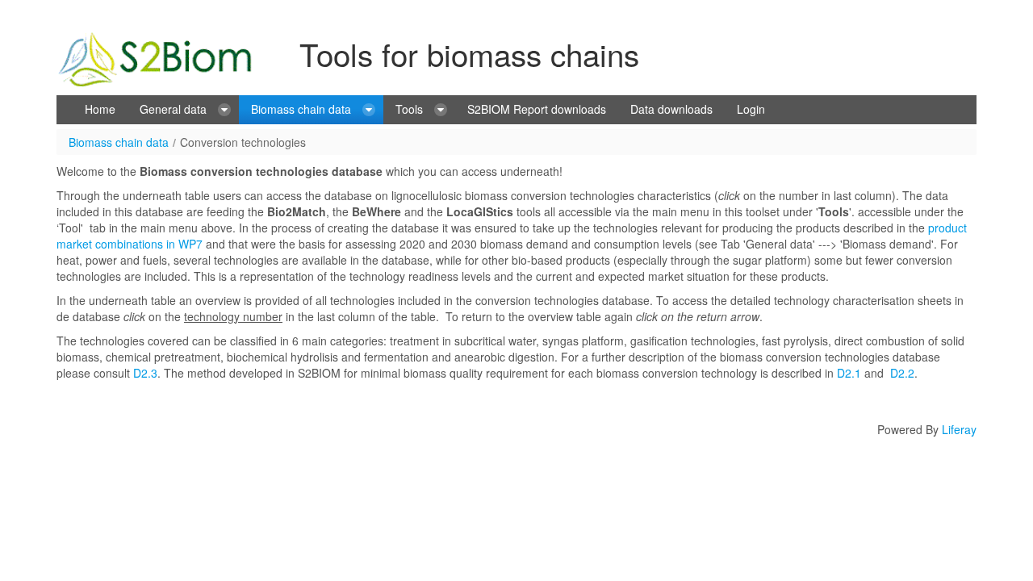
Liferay (959, 429)
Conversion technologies (243, 142)
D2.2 (902, 373)
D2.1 (849, 373)
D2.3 (145, 373)
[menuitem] (100, 109)
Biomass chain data (119, 142)
